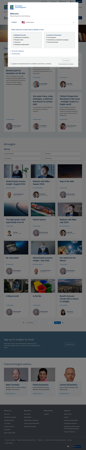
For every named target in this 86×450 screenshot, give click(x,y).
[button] (43, 51)
